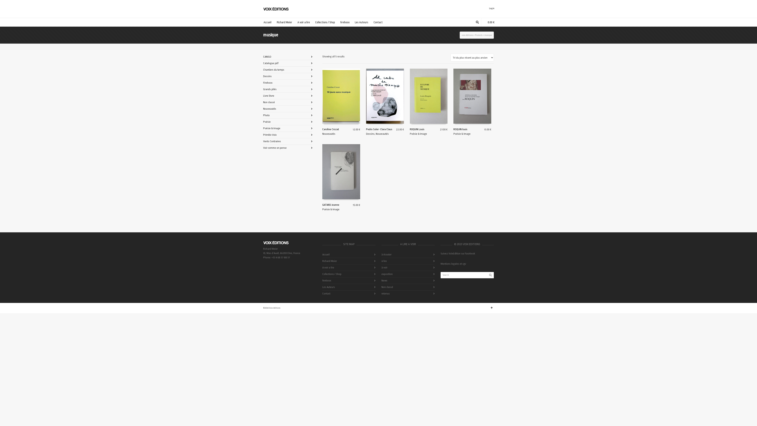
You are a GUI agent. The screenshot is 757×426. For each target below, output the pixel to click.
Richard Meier (329, 261)
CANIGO (267, 56)
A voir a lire (328, 267)
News (384, 280)
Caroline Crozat (330, 129)
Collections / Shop (331, 274)
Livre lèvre (268, 95)
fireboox (326, 280)
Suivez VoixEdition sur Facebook (458, 253)
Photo (266, 115)
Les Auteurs (328, 287)
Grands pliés (270, 89)
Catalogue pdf (271, 63)
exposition (387, 274)
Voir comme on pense (275, 147)
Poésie (267, 121)
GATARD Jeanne (330, 204)
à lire (384, 261)
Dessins (370, 133)
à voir (384, 267)
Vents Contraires (272, 141)
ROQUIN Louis (417, 129)
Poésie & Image (418, 133)
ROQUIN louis (460, 129)
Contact (326, 293)
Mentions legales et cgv (453, 263)
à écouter (386, 254)
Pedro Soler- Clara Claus (379, 129)
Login (491, 8)
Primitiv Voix (270, 134)
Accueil (326, 254)
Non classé (269, 102)
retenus (385, 293)
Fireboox (267, 82)
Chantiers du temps (273, 69)
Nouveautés (328, 133)
